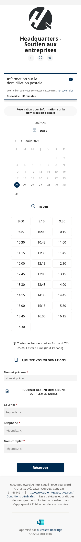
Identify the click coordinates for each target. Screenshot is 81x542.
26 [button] (32, 185)
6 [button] (40, 165)
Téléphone (11, 423)
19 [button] (32, 178)
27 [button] (40, 185)
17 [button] (16, 178)
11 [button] (24, 171)
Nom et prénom (15, 372)
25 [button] (24, 185)
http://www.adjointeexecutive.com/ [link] (51, 492)
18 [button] (24, 178)
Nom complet (13, 441)
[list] (40, 87)
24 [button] (16, 185)
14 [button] (48, 171)
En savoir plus (66, 90)
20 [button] (40, 178)
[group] (40, 274)
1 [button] (56, 158)
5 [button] (32, 165)
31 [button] (16, 194)
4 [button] (25, 165)
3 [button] (17, 165)
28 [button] (48, 185)
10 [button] (16, 171)
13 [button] (40, 171)
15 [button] (56, 171)
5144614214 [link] (15, 492)
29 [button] (56, 185)
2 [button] (64, 158)
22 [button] (56, 178)
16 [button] (64, 171)
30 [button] (64, 185)
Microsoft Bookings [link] (49, 530)
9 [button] (64, 165)
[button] (15, 141)
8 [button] (56, 165)
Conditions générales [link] (21, 496)
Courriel (9, 405)
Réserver (40, 467)
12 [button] (32, 171)
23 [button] (64, 178)
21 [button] (48, 178)
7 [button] (48, 165)
